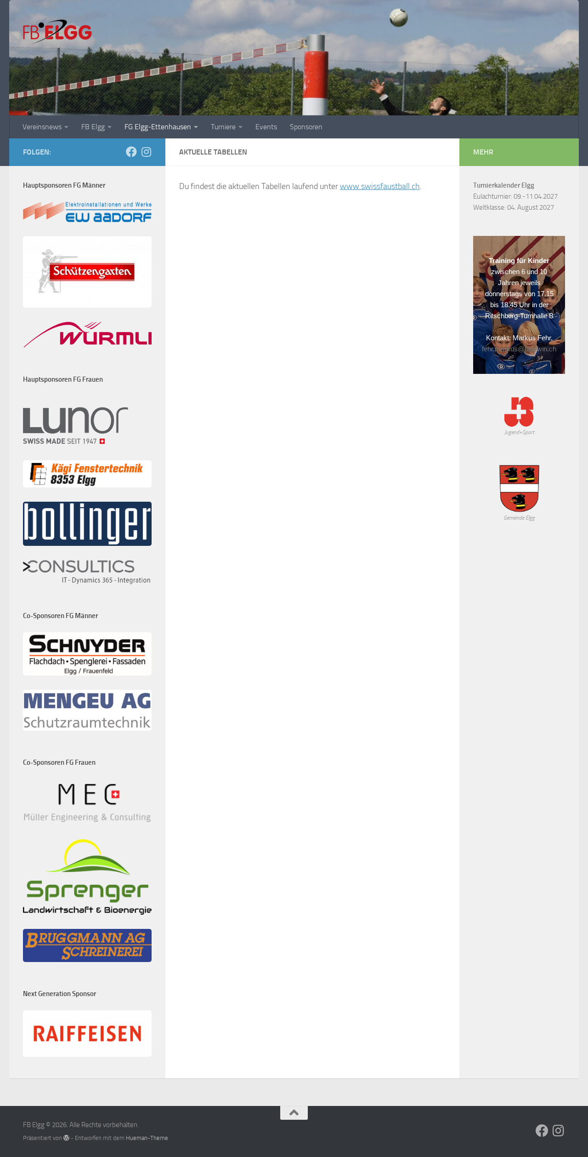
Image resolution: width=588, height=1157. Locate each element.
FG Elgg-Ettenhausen (157, 126)
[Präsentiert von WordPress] (66, 1138)
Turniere (223, 126)
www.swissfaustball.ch (380, 186)
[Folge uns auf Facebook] (131, 151)
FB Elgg (93, 126)
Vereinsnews (42, 126)
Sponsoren (306, 126)
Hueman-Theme (147, 1137)
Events (266, 126)
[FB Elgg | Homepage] (57, 32)
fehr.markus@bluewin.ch (519, 349)
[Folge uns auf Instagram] (146, 151)
